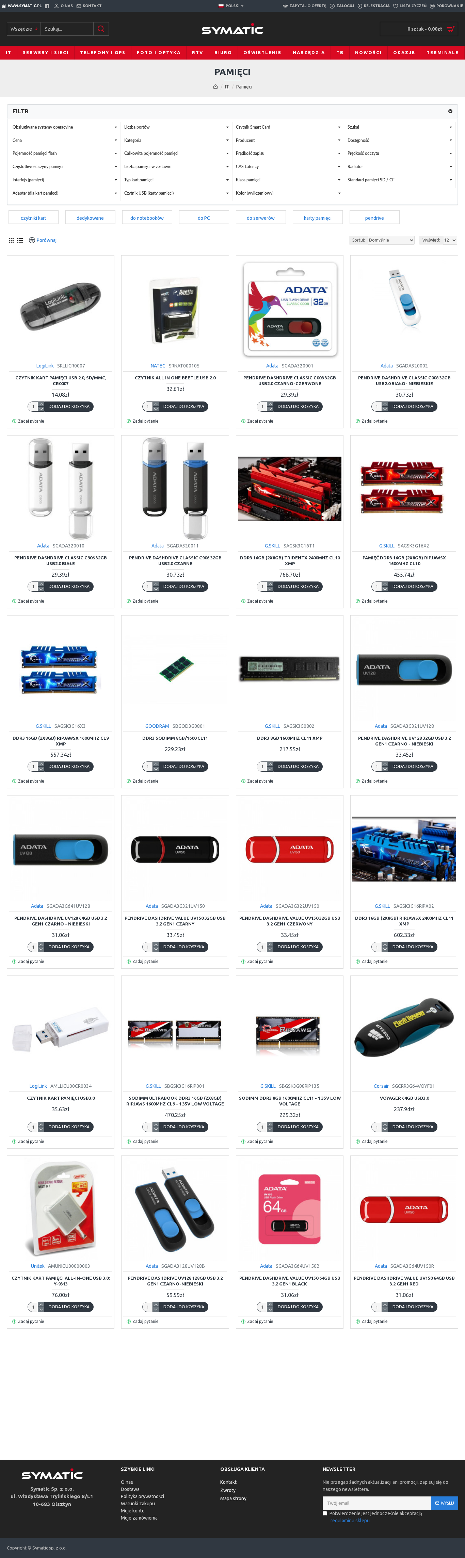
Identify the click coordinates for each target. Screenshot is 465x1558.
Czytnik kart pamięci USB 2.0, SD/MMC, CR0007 (60, 380)
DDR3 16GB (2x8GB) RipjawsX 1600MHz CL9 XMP (61, 741)
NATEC (158, 365)
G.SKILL (272, 545)
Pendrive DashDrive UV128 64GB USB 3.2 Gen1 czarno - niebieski (60, 921)
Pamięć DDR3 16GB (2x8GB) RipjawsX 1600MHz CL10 (404, 560)
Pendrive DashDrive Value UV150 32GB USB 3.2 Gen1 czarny (175, 921)
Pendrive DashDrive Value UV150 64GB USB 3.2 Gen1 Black (289, 1281)
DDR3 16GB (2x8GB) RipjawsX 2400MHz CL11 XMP (404, 921)
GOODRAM (157, 726)
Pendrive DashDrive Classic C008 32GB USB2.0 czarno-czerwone (289, 380)
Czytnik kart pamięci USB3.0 (61, 1098)
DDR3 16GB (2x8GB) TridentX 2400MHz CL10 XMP (290, 560)
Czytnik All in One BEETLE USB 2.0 (175, 377)
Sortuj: (358, 240)
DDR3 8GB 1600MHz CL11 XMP (289, 738)
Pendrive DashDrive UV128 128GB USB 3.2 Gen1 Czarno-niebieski (175, 1281)
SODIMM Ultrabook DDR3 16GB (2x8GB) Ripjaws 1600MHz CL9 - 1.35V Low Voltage (175, 1101)
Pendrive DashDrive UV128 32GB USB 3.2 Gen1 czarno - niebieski (404, 741)
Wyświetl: (431, 240)
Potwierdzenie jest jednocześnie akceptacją (376, 1517)
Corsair (381, 1086)
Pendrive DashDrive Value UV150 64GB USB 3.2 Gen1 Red (404, 1281)
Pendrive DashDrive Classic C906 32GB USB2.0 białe (60, 560)
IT (227, 86)
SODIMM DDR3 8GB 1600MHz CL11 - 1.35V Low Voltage (290, 1101)
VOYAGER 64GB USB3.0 (404, 1098)
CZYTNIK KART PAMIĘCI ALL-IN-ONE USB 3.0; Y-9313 (61, 1281)
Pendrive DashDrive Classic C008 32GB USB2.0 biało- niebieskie (404, 380)
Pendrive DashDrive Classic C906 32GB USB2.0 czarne (175, 560)
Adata (272, 365)
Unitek (38, 1266)
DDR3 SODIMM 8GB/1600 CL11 (175, 738)
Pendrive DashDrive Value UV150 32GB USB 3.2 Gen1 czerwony (289, 921)
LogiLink (45, 365)
